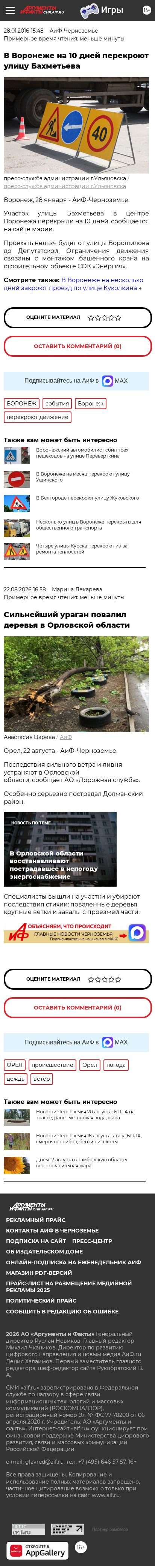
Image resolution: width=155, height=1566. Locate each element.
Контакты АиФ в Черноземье (52, 1230)
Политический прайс (41, 1300)
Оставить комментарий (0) (78, 346)
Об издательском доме (44, 1251)
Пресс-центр (92, 1241)
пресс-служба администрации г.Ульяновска (65, 186)
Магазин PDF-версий (39, 1273)
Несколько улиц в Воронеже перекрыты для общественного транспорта (88, 525)
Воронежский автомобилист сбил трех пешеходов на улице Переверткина (82, 453)
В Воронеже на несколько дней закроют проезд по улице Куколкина (73, 284)
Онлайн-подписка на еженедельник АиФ (73, 1262)
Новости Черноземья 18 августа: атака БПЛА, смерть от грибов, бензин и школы (89, 1138)
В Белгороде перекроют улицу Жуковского (87, 498)
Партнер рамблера (110, 1529)
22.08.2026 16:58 (25, 589)
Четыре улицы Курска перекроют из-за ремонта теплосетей (82, 549)
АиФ (66, 737)
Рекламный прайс (35, 1220)
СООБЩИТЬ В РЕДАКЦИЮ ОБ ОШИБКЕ (62, 1311)
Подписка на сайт (36, 1241)
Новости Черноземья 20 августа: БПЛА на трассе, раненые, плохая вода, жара (85, 1114)
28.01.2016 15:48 (24, 30)
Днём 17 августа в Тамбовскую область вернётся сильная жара (81, 1162)
